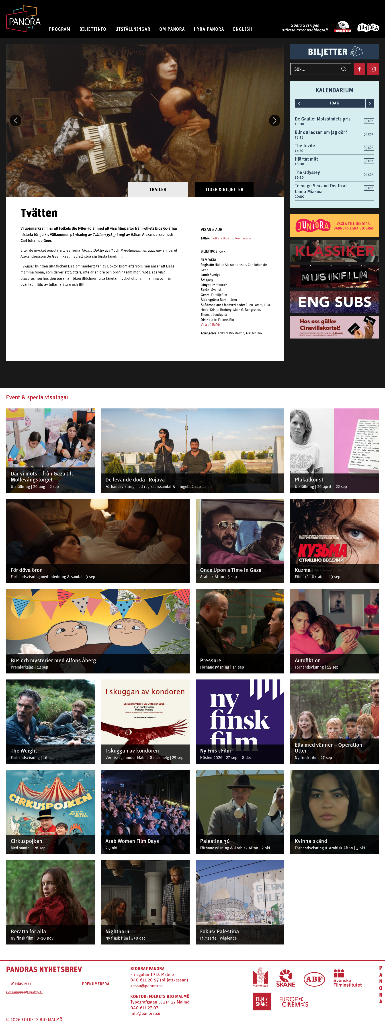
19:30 (299, 177)
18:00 (299, 164)
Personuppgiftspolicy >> (24, 992)
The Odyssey (307, 172)
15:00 (299, 124)
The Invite (305, 145)
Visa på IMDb (210, 325)
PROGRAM (59, 29)
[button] (15, 120)
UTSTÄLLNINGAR (132, 29)
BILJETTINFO (93, 29)
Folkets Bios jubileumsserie (231, 238)
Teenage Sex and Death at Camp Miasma (321, 188)
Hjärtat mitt (306, 159)
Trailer (157, 189)
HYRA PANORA (209, 29)
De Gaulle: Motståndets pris (322, 119)
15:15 (299, 137)
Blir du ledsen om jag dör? (321, 132)
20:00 (299, 196)
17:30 (299, 151)
